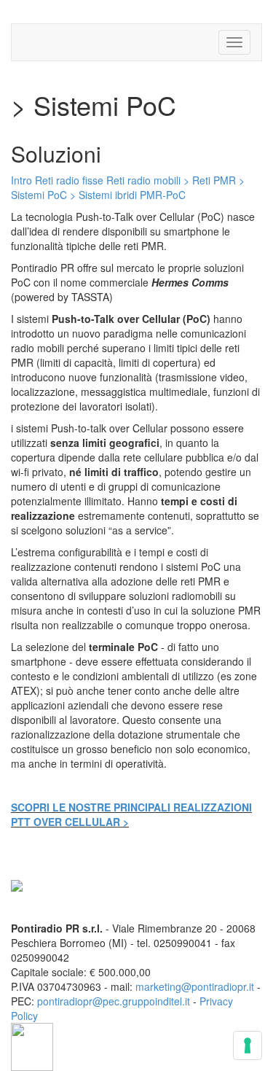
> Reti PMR (209, 180)
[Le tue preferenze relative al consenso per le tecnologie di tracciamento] (247, 1045)
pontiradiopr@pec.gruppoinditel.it (113, 1001)
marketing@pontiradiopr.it (194, 986)
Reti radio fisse (69, 180)
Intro (21, 180)
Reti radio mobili (143, 180)
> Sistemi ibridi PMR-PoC (128, 194)
